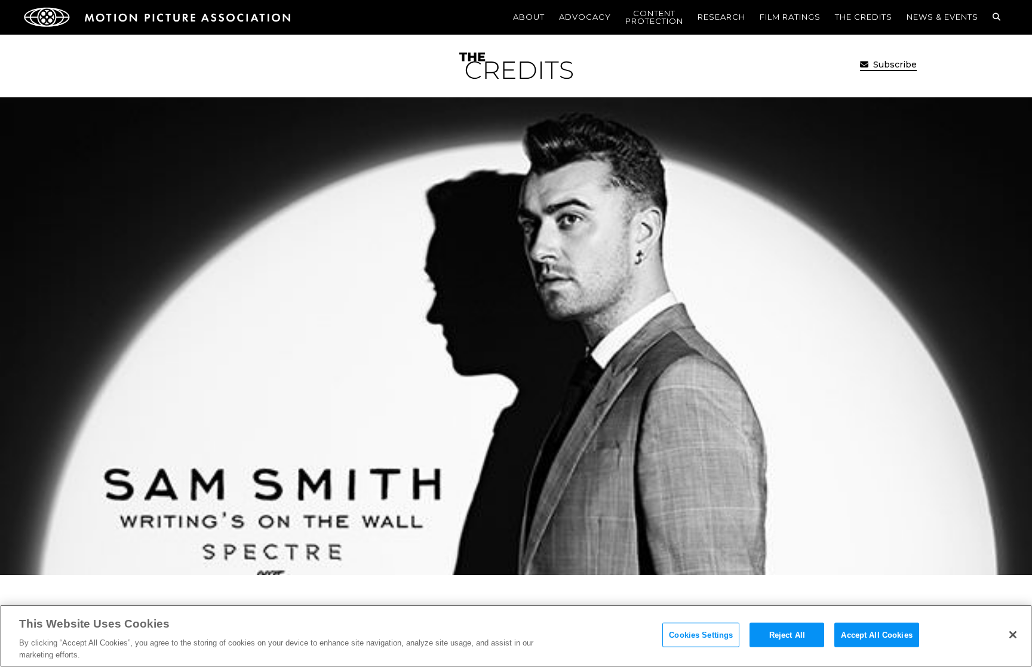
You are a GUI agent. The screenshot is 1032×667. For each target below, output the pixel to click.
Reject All (787, 635)
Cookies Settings (701, 635)
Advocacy (585, 16)
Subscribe (894, 64)
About (529, 16)
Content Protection (654, 17)
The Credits (863, 16)
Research (721, 16)
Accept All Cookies (876, 635)
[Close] (1013, 635)
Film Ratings (790, 16)
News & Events (942, 16)
